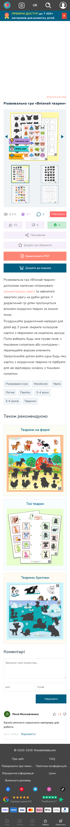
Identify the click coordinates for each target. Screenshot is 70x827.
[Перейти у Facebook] (7, 790)
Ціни (52, 773)
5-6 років (12, 401)
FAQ (52, 759)
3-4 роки (42, 392)
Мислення (40, 384)
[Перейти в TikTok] (62, 790)
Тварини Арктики (35, 578)
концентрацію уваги (19, 291)
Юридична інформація (18, 773)
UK (35, 5)
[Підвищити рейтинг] (54, 714)
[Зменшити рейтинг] (64, 714)
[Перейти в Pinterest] (21, 790)
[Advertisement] (35, 59)
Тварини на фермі (35, 430)
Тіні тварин (35, 504)
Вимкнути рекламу (18, 780)
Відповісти (28, 734)
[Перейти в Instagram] (48, 790)
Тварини (30, 401)
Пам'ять (25, 392)
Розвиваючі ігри (17, 384)
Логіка (10, 392)
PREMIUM (58, 214)
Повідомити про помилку (18, 766)
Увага (56, 384)
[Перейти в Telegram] (35, 790)
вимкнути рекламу (57, 97)
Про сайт (18, 759)
